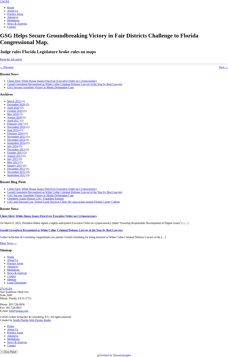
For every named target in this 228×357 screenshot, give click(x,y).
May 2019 (13, 114)
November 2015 (16, 136)
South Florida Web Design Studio (32, 320)
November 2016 (16, 127)
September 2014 (16, 143)
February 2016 (15, 133)
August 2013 (14, 155)
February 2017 (15, 123)
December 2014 (16, 139)
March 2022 (14, 101)
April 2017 (13, 120)
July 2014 (12, 146)
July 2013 (12, 159)
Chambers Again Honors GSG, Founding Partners (35, 198)
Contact (11, 26)
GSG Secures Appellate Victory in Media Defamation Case (40, 87)
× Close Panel (8, 352)
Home (10, 7)
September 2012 (16, 175)
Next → (223, 67)
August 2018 (14, 117)
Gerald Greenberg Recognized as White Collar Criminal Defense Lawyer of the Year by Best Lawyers (64, 84)
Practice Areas (15, 14)
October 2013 (15, 152)
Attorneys (12, 17)
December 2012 (16, 168)
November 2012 (16, 172)
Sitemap (11, 279)
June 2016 (13, 130)
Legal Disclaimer (16, 282)
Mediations (13, 20)
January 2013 (14, 165)
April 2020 (13, 107)
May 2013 (13, 162)
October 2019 (15, 110)
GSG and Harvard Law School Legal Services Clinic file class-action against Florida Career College (63, 201)
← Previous (6, 67)
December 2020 (16, 104)
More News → (8, 243)
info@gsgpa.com (18, 310)
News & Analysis (17, 23)
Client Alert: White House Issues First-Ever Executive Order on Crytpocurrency (52, 80)
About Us (12, 10)
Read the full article (11, 59)
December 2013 (16, 149)
